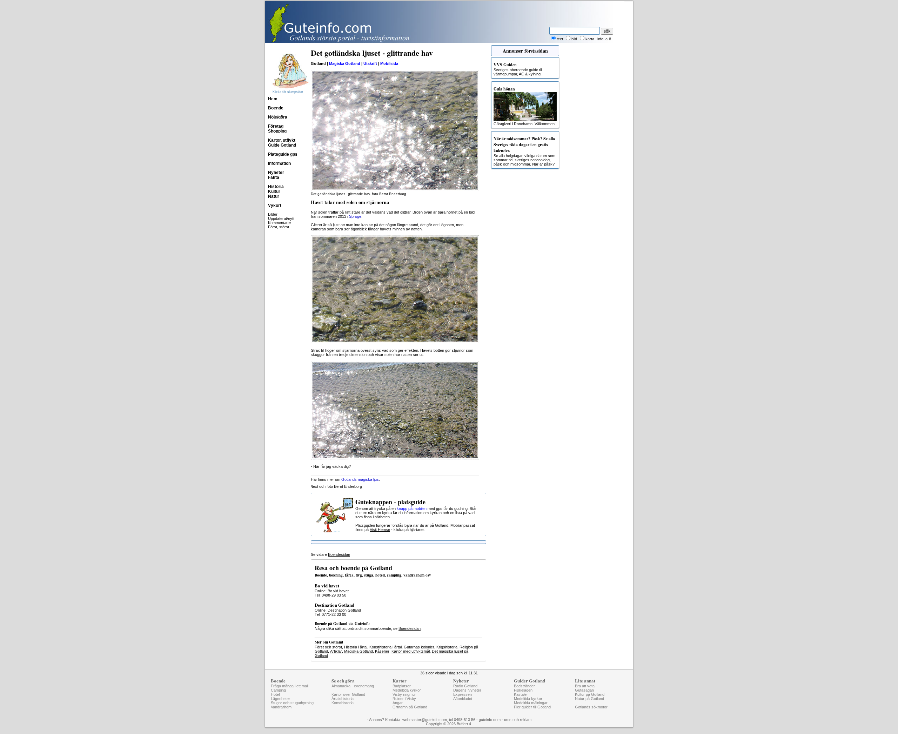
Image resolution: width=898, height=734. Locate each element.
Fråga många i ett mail (289, 686)
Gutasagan (584, 690)
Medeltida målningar (531, 703)
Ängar (398, 703)
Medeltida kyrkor (407, 690)
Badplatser (402, 686)
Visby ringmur (404, 694)
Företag (275, 126)
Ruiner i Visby (404, 698)
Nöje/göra (277, 117)
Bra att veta (585, 686)
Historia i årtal (355, 647)
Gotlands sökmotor (591, 707)
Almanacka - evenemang (352, 686)
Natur (273, 196)
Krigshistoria (446, 647)
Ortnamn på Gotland (410, 707)
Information (279, 163)
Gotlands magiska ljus (360, 479)
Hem (272, 98)
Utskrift (370, 63)
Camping (278, 690)
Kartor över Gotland (348, 694)
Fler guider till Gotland (532, 707)
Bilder (272, 214)
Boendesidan (339, 554)
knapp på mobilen (412, 508)
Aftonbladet (462, 698)
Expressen (462, 694)
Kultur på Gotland (589, 694)
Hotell (275, 694)
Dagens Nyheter (467, 690)
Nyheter (276, 172)
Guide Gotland (282, 145)
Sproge (355, 216)
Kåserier (382, 651)
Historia (276, 186)
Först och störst (328, 647)
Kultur (274, 191)
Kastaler (521, 694)
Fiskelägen (523, 690)
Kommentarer (279, 223)
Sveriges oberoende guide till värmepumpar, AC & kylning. (518, 69)
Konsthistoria (342, 703)
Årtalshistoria (342, 698)
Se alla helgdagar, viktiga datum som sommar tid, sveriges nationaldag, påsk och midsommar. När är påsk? (524, 151)
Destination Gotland (344, 610)
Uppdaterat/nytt (281, 218)
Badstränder (524, 686)
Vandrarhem (281, 707)
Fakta (273, 177)
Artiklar (336, 651)
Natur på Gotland (589, 698)
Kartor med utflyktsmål (410, 651)
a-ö (608, 39)
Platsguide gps (282, 154)
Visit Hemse (380, 529)
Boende (275, 108)
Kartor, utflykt (281, 140)
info (600, 39)
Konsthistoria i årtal (385, 647)
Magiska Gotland (344, 63)
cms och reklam (517, 720)
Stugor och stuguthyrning (292, 703)
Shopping (277, 131)
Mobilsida (389, 63)
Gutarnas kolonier (419, 647)
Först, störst (278, 227)
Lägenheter (280, 698)
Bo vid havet (338, 591)
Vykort (274, 205)
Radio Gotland (465, 686)
